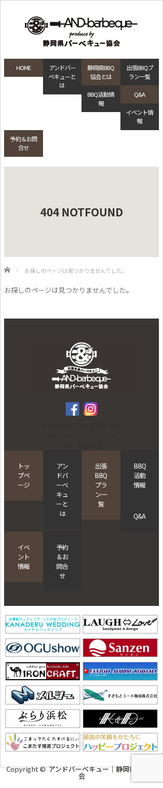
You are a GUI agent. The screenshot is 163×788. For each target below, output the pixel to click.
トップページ (23, 475)
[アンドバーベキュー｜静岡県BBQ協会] (81, 32)
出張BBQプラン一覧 (139, 72)
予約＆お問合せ (23, 143)
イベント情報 (139, 117)
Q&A (139, 94)
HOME (23, 67)
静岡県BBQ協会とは (100, 72)
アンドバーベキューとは (62, 76)
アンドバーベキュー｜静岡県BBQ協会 (102, 772)
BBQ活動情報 (100, 99)
